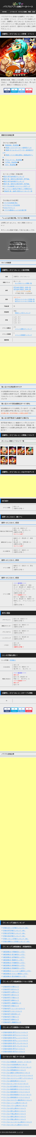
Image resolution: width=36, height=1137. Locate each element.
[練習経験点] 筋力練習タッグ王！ (14, 954)
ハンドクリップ (6, 638)
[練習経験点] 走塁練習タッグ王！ (14, 957)
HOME (4, 12)
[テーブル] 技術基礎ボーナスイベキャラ (16, 1092)
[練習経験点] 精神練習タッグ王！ (14, 965)
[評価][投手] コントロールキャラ (14, 1008)
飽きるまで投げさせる (6, 531)
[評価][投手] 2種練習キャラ (12, 1022)
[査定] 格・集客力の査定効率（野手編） (16, 179)
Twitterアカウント (9, 207)
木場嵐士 (13, 660)
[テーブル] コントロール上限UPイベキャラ (17, 1122)
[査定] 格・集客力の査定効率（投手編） (16, 184)
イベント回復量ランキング (23, 335)
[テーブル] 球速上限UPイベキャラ (14, 1119)
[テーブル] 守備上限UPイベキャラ (14, 1114)
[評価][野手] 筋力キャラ (11, 989)
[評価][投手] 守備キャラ (11, 1017)
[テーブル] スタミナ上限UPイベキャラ (16, 1125)
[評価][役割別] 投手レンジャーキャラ (15, 1040)
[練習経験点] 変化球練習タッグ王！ (15, 976)
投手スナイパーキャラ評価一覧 (25, 301)
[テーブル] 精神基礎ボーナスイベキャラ (16, 1097)
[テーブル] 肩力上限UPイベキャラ (14, 1111)
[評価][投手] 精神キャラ (11, 1019)
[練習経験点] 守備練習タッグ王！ (14, 962)
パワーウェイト (6, 620)
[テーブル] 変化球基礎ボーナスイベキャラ (17, 1094)
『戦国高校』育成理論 (11, 145)
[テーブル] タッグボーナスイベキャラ (15, 1084)
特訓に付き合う (6, 679)
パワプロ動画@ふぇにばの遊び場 (15, 210)
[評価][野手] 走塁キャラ (11, 992)
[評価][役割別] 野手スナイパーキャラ (15, 1032)
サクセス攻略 (22, 12)
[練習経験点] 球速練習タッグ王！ (14, 968)
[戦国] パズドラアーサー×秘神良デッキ (18, 147)
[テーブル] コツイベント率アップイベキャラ (18, 1078)
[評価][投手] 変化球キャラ (11, 1014)
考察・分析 (31, 12)
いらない (6, 645)
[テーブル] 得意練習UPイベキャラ (14, 1070)
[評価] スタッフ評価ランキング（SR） (16, 939)
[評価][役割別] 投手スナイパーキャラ (15, 1035)
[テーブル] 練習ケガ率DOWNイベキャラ (16, 1073)
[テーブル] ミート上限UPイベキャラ (15, 1103)
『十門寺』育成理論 (10, 162)
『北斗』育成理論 (10, 165)
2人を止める (6, 667)
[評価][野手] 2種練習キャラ (12, 1003)
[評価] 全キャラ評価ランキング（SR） (16, 928)
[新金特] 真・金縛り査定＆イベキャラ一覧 (18, 191)
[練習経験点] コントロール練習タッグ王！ (17, 971)
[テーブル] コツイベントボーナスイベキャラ (18, 1075)
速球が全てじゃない (6, 542)
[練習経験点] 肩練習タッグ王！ (13, 960)
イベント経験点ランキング (23, 329)
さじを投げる (6, 551)
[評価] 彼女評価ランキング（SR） (14, 936)
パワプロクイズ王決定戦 (11, 205)
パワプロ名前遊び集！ (10, 203)
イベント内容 (6, 507)
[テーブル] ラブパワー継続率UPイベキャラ (17, 1100)
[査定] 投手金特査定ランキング (13, 181)
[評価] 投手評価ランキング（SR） (14, 933)
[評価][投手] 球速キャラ (11, 1006)
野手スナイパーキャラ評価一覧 (25, 299)
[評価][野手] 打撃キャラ (11, 986)
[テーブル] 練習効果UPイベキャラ (14, 1081)
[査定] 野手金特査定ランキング (13, 176)
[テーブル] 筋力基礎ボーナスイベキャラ (16, 1086)
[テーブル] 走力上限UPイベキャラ (14, 1108)
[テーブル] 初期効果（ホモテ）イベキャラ (17, 1062)
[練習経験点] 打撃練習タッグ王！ (14, 952)
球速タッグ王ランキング (22, 313)
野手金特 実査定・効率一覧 (22, 287)
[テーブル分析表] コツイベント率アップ (16, 186)
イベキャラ (13, 12)
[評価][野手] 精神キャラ (11, 1000)
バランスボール (6, 632)
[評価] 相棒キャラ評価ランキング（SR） (16, 941)
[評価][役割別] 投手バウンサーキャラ (15, 1046)
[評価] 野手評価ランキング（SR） (14, 930)
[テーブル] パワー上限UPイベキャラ (15, 1105)
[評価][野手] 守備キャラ (11, 997)
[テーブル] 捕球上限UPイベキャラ (14, 1116)
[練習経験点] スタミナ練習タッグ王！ (15, 973)
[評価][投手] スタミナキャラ (12, 1011)
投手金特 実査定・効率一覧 (22, 289)
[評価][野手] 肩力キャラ (11, 995)
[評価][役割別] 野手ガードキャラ (14, 1049)
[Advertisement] (18, 113)
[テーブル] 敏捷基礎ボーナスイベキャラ (16, 1089)
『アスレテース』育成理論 (13, 160)
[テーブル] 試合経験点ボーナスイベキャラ (17, 1067)
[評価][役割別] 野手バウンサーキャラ (15, 1043)
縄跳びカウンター (6, 626)
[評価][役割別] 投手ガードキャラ (14, 1051)
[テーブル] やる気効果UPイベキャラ (15, 1064)
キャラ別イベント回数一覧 (23, 283)
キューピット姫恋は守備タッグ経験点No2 (18, 189)
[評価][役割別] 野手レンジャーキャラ (15, 1038)
